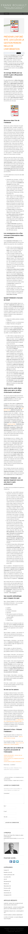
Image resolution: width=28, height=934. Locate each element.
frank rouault (14, 5)
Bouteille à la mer (7, 872)
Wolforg (17, 931)
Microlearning (6, 881)
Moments (5, 883)
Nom (5, 805)
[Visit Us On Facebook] (10, 861)
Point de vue (6, 888)
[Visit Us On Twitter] (17, 861)
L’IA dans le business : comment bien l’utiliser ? (14, 780)
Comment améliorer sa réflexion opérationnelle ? (13, 914)
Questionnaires (7, 892)
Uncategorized (6, 895)
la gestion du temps (11, 424)
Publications (16, 767)
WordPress (21, 928)
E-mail (5, 811)
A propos (5, 870)
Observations (6, 885)
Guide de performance (8, 874)
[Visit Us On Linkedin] (14, 861)
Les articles (11, 767)
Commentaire (7, 793)
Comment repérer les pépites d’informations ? (13, 761)
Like (4, 879)
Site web (5, 816)
